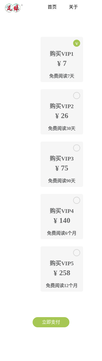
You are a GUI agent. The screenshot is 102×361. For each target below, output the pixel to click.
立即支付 (51, 322)
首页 (52, 7)
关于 (73, 7)
